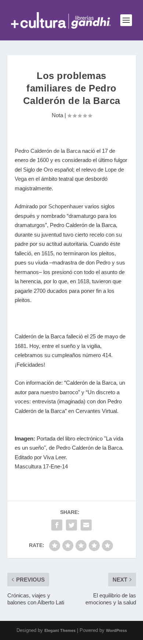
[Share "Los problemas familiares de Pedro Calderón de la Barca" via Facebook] (57, 525)
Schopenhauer (65, 206)
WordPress (116, 630)
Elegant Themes (60, 630)
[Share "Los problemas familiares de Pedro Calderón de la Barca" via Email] (86, 525)
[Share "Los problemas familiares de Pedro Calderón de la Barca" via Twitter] (71, 525)
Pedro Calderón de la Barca (48, 151)
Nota (57, 115)
